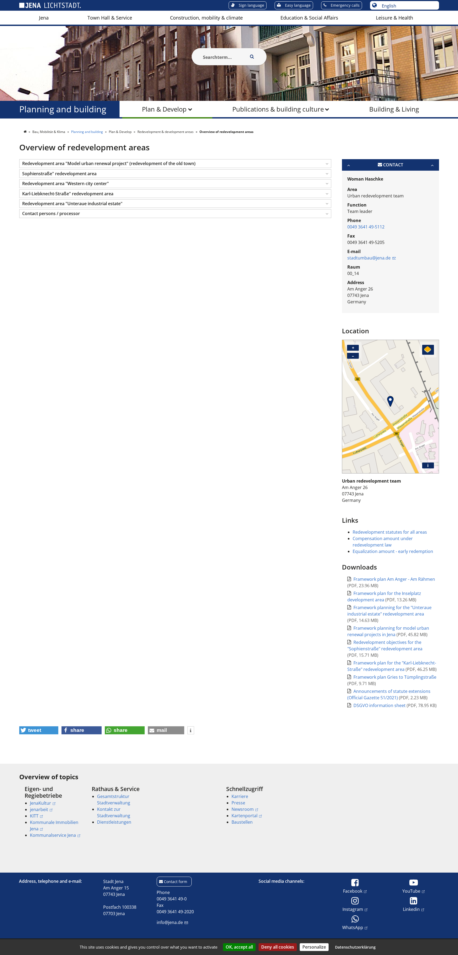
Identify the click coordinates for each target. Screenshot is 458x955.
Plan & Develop (164, 109)
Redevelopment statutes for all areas (390, 532)
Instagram (352, 909)
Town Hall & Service (109, 17)
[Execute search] (252, 56)
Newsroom (243, 809)
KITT (34, 816)
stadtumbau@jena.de (369, 258)
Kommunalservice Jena (53, 835)
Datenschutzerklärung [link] (355, 947)
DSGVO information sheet (380, 705)
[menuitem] (44, 18)
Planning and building (62, 109)
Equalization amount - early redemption (393, 551)
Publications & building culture (278, 109)
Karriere (240, 796)
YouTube (411, 891)
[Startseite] (25, 131)
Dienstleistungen (114, 822)
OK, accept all (239, 947)
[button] (175, 163)
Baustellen (242, 822)
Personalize (314, 947)
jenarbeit (39, 809)
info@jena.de (170, 922)
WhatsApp (352, 927)
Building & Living (394, 109)
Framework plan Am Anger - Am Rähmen (394, 579)
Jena (44, 17)
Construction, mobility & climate (206, 17)
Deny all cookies (277, 947)
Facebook (352, 891)
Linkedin (411, 909)
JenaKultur (40, 803)
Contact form (175, 881)
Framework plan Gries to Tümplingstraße (394, 677)
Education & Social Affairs (309, 17)
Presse (238, 803)
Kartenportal (244, 816)
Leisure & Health (394, 17)
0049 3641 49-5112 (365, 227)
